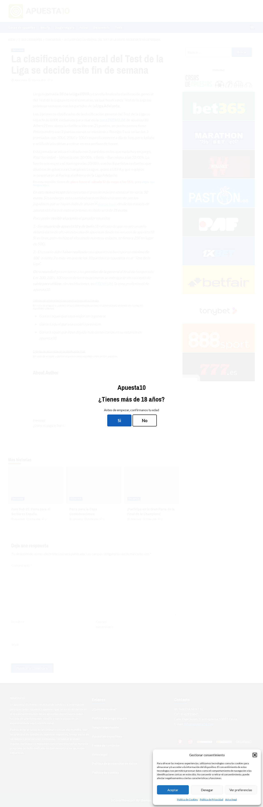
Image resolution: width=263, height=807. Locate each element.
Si (119, 420)
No (145, 420)
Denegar (207, 790)
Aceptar (172, 790)
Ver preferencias (241, 790)
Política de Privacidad (211, 799)
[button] (255, 755)
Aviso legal (231, 799)
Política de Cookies (187, 799)
